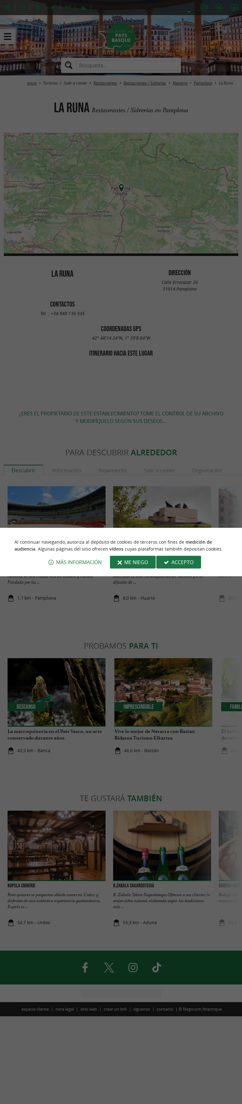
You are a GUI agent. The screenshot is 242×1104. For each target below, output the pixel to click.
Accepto (182, 562)
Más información (79, 562)
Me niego (136, 562)
